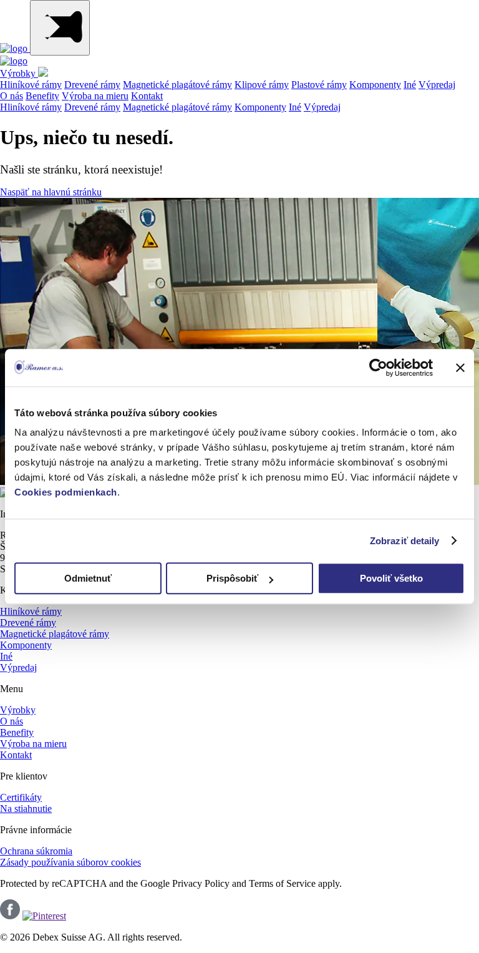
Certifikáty (21, 797)
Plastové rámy (319, 84)
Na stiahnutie (26, 808)
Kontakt (147, 95)
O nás (11, 95)
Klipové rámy (262, 84)
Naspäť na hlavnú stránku (51, 192)
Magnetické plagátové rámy (177, 84)
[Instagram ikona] (44, 916)
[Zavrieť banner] (460, 367)
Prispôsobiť (232, 578)
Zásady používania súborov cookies (70, 862)
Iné (410, 84)
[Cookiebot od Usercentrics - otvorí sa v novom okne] (378, 367)
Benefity (42, 95)
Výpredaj (437, 84)
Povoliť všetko (391, 578)
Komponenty (375, 84)
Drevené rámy (92, 84)
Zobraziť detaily (405, 540)
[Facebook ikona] (10, 916)
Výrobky (19, 73)
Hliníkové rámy (31, 84)
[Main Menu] (60, 28)
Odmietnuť (88, 578)
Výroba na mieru (95, 95)
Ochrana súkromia (36, 851)
